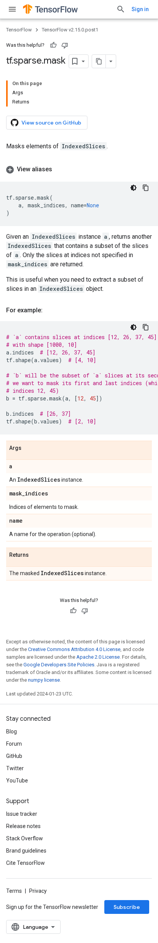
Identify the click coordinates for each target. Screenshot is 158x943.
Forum (14, 744)
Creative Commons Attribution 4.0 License (74, 649)
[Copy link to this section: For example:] (50, 310)
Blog (11, 731)
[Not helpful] (65, 45)
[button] (79, 169)
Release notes (23, 826)
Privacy (38, 891)
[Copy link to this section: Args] (29, 448)
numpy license (44, 680)
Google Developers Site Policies (58, 664)
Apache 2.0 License (98, 657)
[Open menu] (12, 9)
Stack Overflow (24, 838)
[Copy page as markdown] (99, 61)
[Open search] (120, 9)
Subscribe (127, 907)
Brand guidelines (26, 851)
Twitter (15, 768)
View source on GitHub (51, 122)
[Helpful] (53, 45)
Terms (14, 891)
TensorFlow (19, 30)
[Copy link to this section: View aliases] (59, 169)
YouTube (17, 780)
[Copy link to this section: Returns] (36, 555)
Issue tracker (21, 814)
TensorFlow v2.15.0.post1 (70, 30)
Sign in (140, 9)
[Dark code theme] (133, 188)
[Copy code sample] (146, 188)
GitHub (14, 756)
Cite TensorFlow (25, 863)
